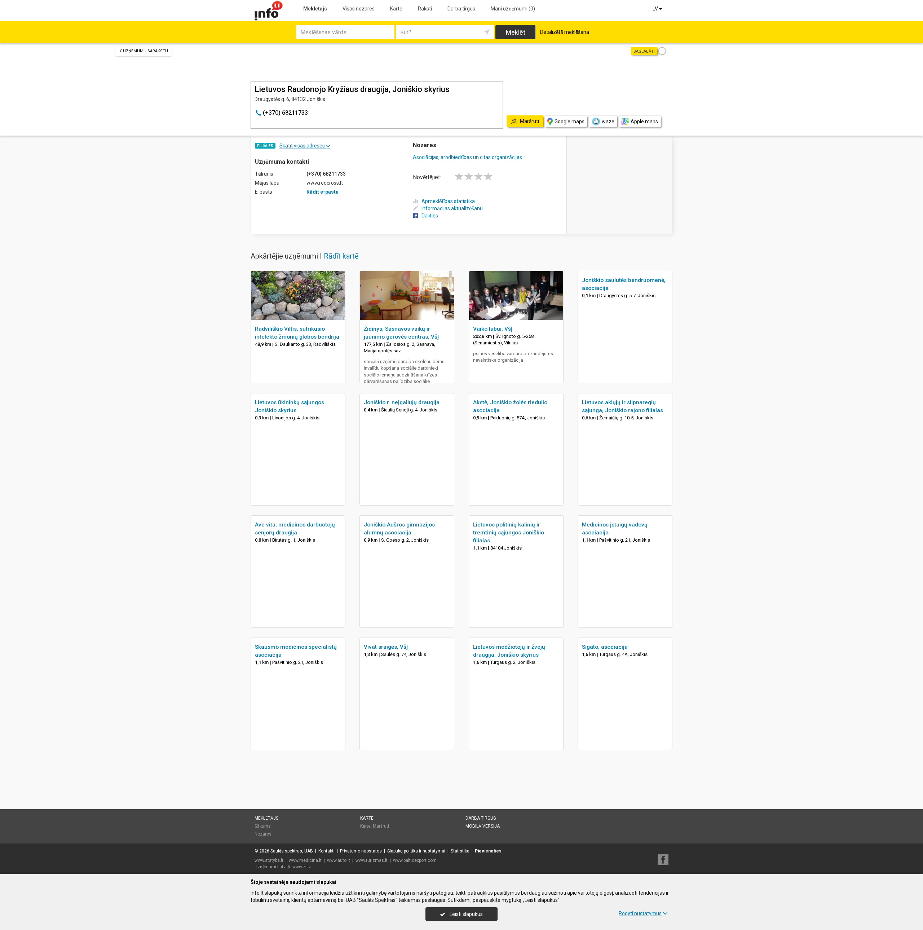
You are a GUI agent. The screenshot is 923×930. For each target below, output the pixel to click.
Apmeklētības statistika (448, 201)
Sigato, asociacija (605, 647)
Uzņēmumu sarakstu (145, 51)
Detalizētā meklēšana (564, 32)
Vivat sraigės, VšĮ (386, 647)
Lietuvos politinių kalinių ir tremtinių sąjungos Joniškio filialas (508, 532)
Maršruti (381, 826)
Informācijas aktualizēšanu (452, 208)
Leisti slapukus (466, 914)
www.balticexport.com (415, 860)
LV (656, 9)
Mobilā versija (482, 826)
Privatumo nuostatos (361, 851)
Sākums (263, 826)
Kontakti (326, 851)
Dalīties (429, 216)
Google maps (569, 121)
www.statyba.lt (269, 860)
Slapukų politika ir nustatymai (416, 851)
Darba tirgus (461, 9)
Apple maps (644, 121)
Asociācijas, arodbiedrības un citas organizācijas (467, 157)
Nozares (263, 834)
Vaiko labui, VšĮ (492, 329)
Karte (396, 9)
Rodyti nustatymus (640, 913)
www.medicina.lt (305, 860)
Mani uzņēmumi (513, 9)
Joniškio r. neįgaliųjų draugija (402, 402)
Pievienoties (488, 851)
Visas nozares (359, 9)
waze (608, 121)
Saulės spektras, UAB (291, 851)
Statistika (460, 851)
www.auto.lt (338, 860)
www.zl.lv (301, 866)
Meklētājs (315, 9)
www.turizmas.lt (371, 860)
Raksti (425, 9)
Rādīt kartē (341, 256)
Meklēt (515, 32)
